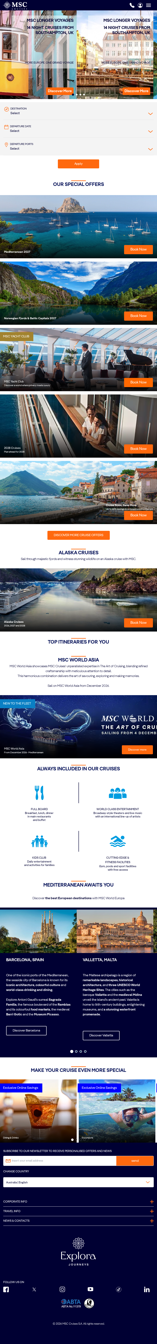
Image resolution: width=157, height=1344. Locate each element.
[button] (60, 91)
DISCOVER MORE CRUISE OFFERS (78, 535)
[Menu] (151, 5)
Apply (78, 164)
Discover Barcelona (26, 1030)
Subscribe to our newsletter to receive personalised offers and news (57, 1151)
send (135, 1161)
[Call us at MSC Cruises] (132, 5)
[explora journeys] (78, 1251)
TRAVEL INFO (11, 1211)
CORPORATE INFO (15, 1201)
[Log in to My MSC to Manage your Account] (140, 5)
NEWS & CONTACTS (16, 1220)
